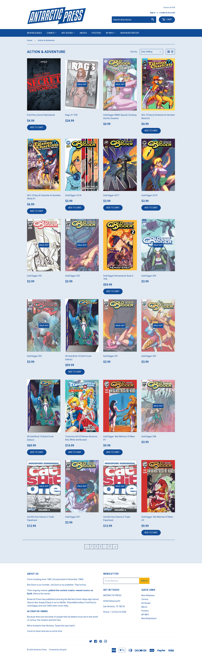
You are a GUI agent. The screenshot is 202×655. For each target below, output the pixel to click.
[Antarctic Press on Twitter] (90, 642)
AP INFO (110, 33)
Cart (169, 19)
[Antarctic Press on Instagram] (105, 642)
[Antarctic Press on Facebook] (95, 642)
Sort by (133, 51)
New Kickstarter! (130, 33)
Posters (96, 33)
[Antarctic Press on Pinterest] (100, 642)
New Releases (34, 33)
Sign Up (144, 581)
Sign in (152, 13)
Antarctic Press (40, 650)
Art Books (67, 33)
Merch (83, 33)
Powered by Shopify (57, 650)
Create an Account (167, 13)
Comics (51, 33)
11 (110, 546)
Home (29, 40)
